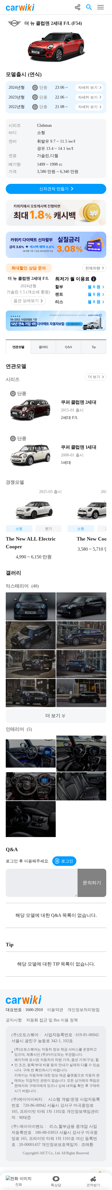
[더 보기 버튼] (56, 716)
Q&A (68, 347)
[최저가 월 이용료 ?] (93, 279)
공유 (77, 7)
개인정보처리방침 (83, 1010)
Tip (94, 347)
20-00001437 (29, 1144)
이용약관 (55, 1010)
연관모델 (18, 347)
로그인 (67, 861)
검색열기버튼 (89, 7)
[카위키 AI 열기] (97, 1169)
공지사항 (14, 1020)
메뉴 (100, 7)
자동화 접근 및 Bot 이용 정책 (52, 1020)
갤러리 (43, 347)
